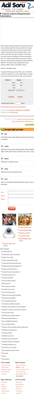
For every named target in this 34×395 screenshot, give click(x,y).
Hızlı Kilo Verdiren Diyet (8, 292)
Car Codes (5, 353)
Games (26, 11)
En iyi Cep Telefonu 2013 (22, 369)
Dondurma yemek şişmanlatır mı (11, 271)
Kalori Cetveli (26, 119)
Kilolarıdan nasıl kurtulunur (9, 330)
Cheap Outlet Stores (25, 230)
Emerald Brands (5, 371)
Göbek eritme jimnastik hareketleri (11, 295)
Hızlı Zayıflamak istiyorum (9, 301)
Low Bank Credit (24, 235)
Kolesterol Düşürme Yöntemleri (10, 341)
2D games (3, 386)
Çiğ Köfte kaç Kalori (7, 277)
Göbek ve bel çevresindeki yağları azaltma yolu (15, 327)
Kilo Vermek (21, 121)
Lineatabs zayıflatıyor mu (9, 344)
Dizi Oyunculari (19, 384)
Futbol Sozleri (4, 367)
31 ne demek (19, 376)
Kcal (16, 121)
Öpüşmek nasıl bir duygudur (10, 338)
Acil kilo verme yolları (8, 312)
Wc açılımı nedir (20, 367)
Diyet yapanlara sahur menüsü (10, 350)
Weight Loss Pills (24, 233)
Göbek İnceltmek (29, 121)
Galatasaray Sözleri (6, 369)
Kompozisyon (19, 391)
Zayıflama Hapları (7, 332)
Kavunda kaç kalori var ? (9, 274)
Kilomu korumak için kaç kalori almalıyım (13, 106)
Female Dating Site (25, 227)
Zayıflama (19, 119)
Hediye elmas (19, 386)
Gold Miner (4, 382)
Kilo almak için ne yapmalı (9, 347)
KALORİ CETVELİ (7, 251)
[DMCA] (29, 125)
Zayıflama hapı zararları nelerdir (11, 315)
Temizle (20, 97)
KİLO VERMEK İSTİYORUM (10, 321)
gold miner (19, 11)
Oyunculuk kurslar (5, 365)
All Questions (5, 359)
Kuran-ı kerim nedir (20, 371)
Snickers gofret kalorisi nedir (10, 260)
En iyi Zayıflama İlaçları (8, 324)
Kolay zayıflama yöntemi (9, 280)
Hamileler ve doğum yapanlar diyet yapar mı (14, 309)
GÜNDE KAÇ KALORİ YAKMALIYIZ (12, 266)
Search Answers (5, 391)
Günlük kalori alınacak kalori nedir (11, 263)
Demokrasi (18, 388)
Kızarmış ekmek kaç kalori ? (10, 269)
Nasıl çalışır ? (19, 382)
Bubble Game (10, 11)
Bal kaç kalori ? (6, 283)
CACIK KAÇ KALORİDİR (9, 298)
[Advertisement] (17, 31)
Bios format (14, 112)
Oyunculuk (4, 374)
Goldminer (3, 388)
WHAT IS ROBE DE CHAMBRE (20, 110)
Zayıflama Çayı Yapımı (8, 289)
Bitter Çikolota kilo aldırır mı (9, 318)
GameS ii (3, 393)
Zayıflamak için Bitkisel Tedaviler (11, 303)
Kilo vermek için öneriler (8, 286)
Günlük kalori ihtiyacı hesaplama (11, 254)
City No (4, 356)
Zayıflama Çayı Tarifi (8, 335)
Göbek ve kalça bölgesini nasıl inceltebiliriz (14, 306)
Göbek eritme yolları (7, 257)
